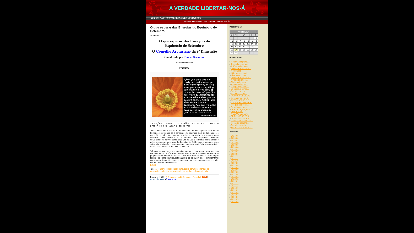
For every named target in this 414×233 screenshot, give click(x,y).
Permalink (196, 177)
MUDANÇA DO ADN (240, 116)
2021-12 (235, 183)
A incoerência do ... (239, 80)
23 (232, 50)
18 (240, 47)
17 (236, 47)
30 (232, 53)
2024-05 (235, 136)
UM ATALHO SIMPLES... (241, 102)
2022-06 (235, 170)
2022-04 (235, 174)
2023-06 (235, 143)
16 (232, 47)
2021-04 (235, 201)
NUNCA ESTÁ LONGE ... (242, 121)
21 (252, 47)
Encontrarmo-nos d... (240, 98)
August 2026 (244, 32)
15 (256, 44)
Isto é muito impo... (239, 93)
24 (236, 50)
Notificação (236, 71)
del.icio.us (171, 179)
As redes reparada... (240, 107)
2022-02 (235, 179)
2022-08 (235, 165)
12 (244, 44)
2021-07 (235, 195)
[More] (153, 165)
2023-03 (235, 149)
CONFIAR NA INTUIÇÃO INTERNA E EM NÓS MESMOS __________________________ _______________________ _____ (207, 18)
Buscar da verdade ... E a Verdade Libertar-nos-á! (207, 22)
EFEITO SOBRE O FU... (241, 100)
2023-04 (235, 147)
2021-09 (235, 190)
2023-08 (235, 138)
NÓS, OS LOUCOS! (239, 114)
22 (256, 47)
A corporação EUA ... (240, 87)
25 (240, 50)
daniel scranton (191, 169)
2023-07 (235, 140)
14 (252, 44)
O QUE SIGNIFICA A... (240, 118)
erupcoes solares (177, 171)
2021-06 (235, 197)
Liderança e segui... (239, 73)
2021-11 (234, 186)
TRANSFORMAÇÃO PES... (243, 109)
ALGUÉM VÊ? (237, 112)
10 (236, 44)
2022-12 (235, 156)
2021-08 (235, 192)
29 (256, 50)
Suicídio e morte (238, 91)
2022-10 (235, 161)
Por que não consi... (240, 105)
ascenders (160, 169)
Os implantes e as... (239, 64)
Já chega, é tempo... (240, 89)
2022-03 (235, 177)
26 (244, 50)
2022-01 (235, 181)
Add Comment (184, 177)
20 (248, 47)
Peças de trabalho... (240, 123)
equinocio (164, 171)
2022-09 (235, 163)
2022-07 (235, 167)
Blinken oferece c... (239, 82)
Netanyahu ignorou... (240, 62)
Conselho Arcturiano (173, 51)
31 (236, 53)
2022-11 (234, 158)
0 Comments (171, 177)
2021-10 (235, 188)
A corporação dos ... (239, 84)
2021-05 (235, 199)
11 (240, 44)
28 (252, 50)
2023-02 (235, 152)
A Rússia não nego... (240, 66)
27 (248, 50)
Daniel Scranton (194, 57)
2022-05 (235, 172)
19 (244, 47)
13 (248, 44)
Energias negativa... (240, 125)
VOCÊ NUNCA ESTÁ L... (242, 127)
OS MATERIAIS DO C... (241, 68)
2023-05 (235, 145)
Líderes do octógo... (239, 75)
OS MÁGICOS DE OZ (240, 96)
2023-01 (235, 154)
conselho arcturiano (174, 169)
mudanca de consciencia (197, 171)
